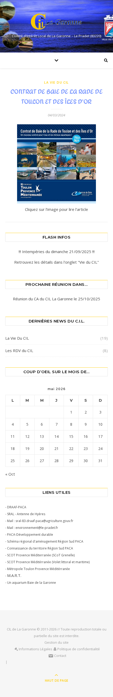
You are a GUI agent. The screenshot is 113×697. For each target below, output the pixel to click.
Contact (60, 655)
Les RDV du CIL (19, 350)
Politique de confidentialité (78, 649)
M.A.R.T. (14, 575)
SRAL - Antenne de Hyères (26, 514)
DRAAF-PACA (16, 507)
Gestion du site (56, 642)
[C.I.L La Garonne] (56, 21)
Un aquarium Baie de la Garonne (31, 582)
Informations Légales (35, 649)
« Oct (10, 474)
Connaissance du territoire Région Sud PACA (40, 548)
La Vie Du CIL (56, 82)
